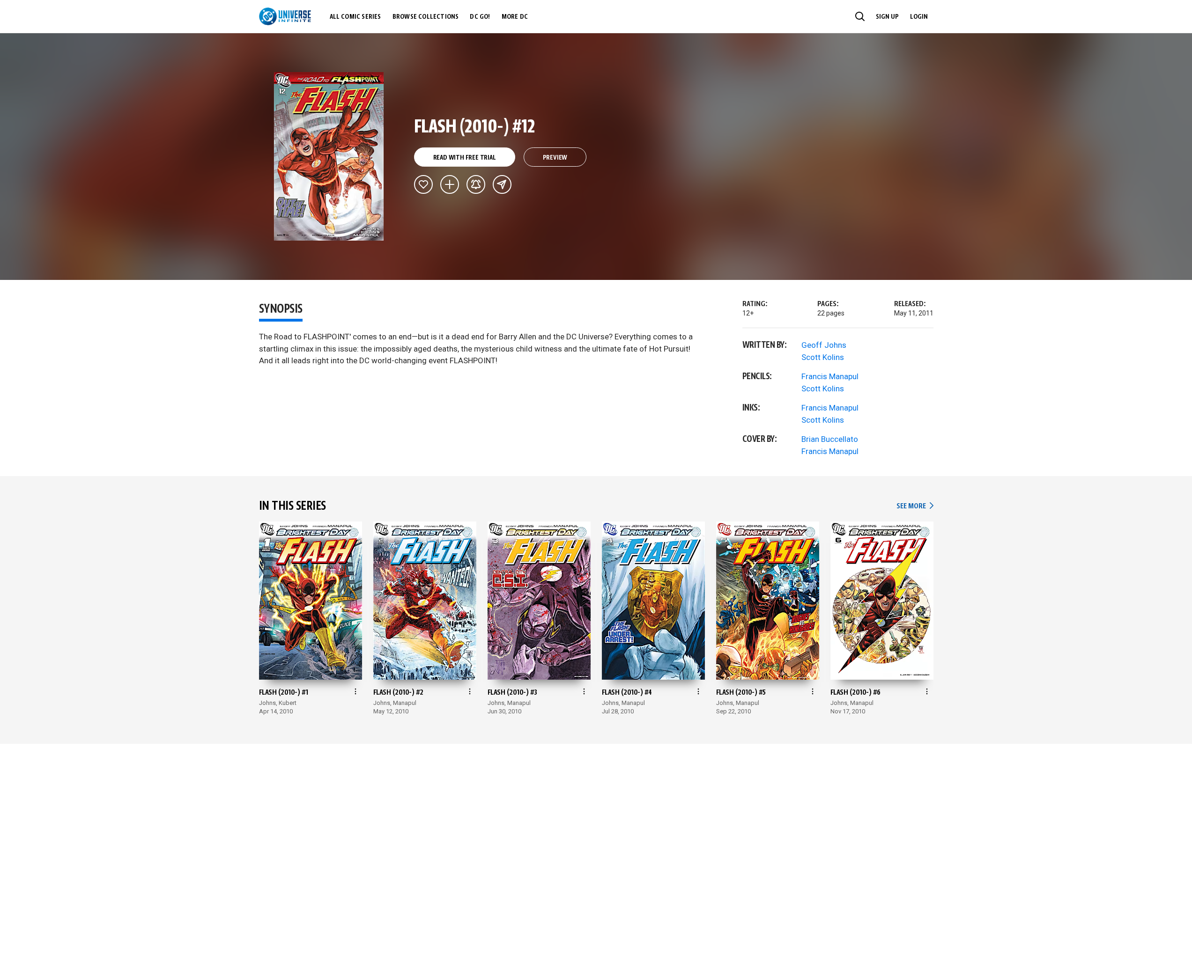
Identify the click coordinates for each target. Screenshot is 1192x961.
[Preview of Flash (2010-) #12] (329, 156)
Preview (555, 158)
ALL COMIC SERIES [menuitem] (355, 17)
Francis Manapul (830, 376)
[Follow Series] (475, 184)
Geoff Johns (823, 345)
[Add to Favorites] (423, 184)
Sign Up (887, 17)
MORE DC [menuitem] (515, 17)
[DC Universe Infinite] (285, 16)
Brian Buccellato (829, 439)
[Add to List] (449, 184)
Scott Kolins (822, 357)
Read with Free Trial (464, 158)
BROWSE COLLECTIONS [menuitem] (425, 17)
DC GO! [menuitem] (480, 17)
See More (914, 506)
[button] (860, 16)
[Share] (502, 184)
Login (919, 17)
